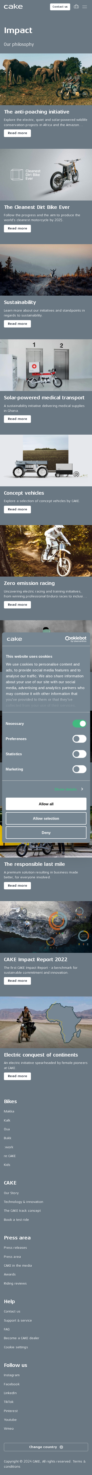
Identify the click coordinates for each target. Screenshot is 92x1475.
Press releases (15, 1247)
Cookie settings (16, 1347)
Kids (7, 1165)
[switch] (79, 739)
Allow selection (46, 818)
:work (8, 1147)
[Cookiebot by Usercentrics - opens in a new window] (65, 639)
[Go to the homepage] (13, 7)
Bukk (8, 1138)
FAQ (7, 1329)
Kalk (7, 1120)
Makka (9, 1111)
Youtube (10, 1420)
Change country (43, 1447)
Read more (17, 133)
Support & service (18, 1320)
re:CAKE (10, 1156)
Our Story (11, 1193)
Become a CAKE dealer (21, 1338)
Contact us (60, 6)
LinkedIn (10, 1393)
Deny (46, 833)
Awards (10, 1274)
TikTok (9, 1402)
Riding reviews (15, 1283)
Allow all (46, 804)
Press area (12, 1257)
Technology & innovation (23, 1202)
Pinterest (11, 1411)
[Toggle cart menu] (76, 7)
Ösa (7, 1129)
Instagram (12, 1375)
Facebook (12, 1384)
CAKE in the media (18, 1265)
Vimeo (9, 1428)
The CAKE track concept (22, 1210)
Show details (65, 789)
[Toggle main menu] (84, 7)
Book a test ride (16, 1220)
